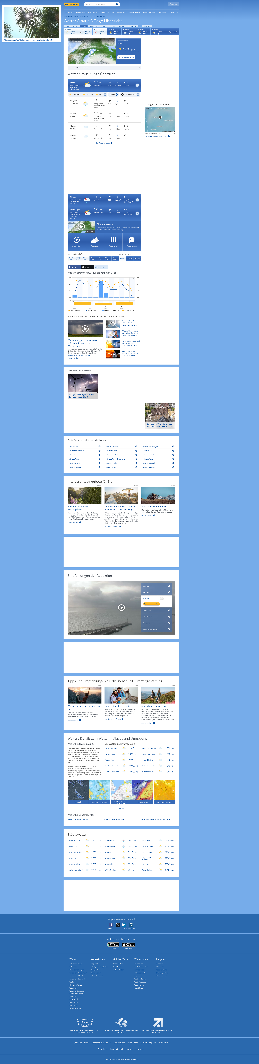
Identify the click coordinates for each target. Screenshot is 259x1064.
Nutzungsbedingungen (135, 1049)
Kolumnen (73, 967)
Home (65, 16)
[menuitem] (69, 12)
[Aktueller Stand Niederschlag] (160, 119)
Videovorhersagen (76, 964)
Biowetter (159, 964)
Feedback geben (135, 51)
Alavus (91, 16)
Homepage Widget (76, 985)
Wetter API (73, 988)
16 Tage (112, 26)
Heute (67, 26)
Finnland (76, 16)
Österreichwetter (140, 973)
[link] (69, 12)
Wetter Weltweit (140, 982)
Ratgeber (160, 959)
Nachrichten (138, 964)
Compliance (103, 1049)
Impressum (163, 1042)
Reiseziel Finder (161, 970)
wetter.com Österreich (77, 979)
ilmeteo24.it (74, 1002)
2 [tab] (123, 808)
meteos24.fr (74, 999)
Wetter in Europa (140, 979)
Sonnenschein (96, 973)
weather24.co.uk (75, 1008)
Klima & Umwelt (161, 976)
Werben (72, 982)
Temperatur (95, 970)
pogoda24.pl (74, 1005)
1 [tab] (120, 808)
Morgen (75, 26)
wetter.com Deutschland (78, 973)
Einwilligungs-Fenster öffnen (126, 1042)
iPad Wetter (117, 967)
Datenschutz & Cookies (101, 1042)
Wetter (73, 959)
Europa (70, 16)
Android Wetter (118, 970)
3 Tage (84, 26)
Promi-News (138, 988)
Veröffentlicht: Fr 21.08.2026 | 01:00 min (79, 355)
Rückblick (147, 26)
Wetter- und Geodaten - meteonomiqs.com (78, 992)
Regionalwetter (139, 976)
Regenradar (122, 26)
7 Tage (104, 26)
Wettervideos (141, 959)
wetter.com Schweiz (76, 976)
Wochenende (93, 26)
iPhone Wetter (118, 964)
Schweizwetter (139, 970)
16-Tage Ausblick (172, 32)
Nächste (173, 790)
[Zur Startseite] (72, 4)
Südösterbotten (84, 16)
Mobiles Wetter (121, 959)
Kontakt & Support (148, 1042)
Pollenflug (133, 26)
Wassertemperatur (97, 976)
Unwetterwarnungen (77, 970)
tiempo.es (73, 996)
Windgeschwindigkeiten (99, 967)
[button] (104, 85)
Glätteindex (160, 967)
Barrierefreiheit (116, 1049)
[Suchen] (116, 4)
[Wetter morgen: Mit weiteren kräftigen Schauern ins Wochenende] (85, 328)
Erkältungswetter (162, 973)
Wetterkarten (98, 959)
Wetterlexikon (139, 985)
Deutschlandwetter (141, 967)
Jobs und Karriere (82, 1042)
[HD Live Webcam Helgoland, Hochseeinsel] (121, 608)
